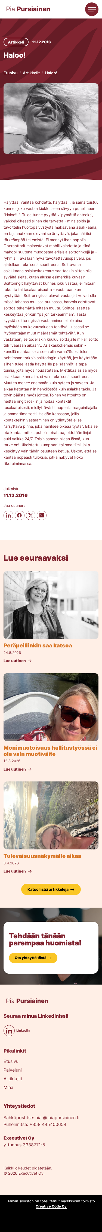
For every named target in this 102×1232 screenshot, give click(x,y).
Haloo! (51, 72)
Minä (8, 1087)
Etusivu (11, 72)
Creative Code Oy (51, 1206)
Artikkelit (31, 72)
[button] (92, 9)
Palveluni (13, 1070)
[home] (28, 9)
